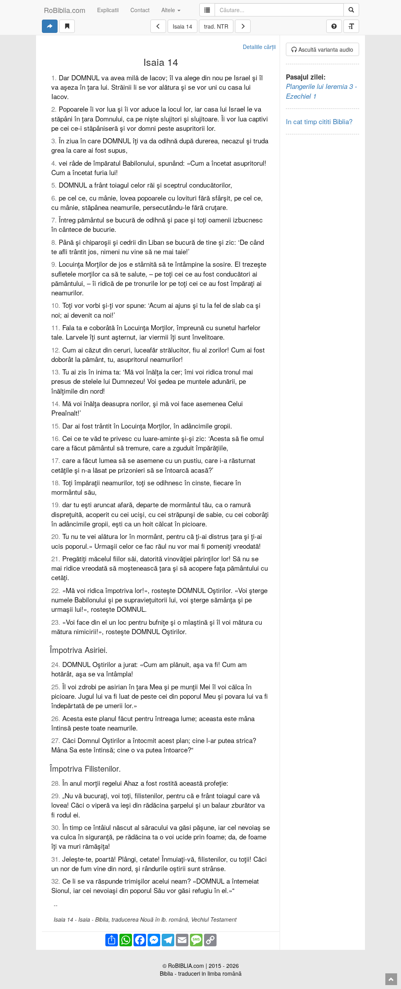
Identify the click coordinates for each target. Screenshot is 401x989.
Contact (140, 10)
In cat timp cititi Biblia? (319, 121)
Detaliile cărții (259, 47)
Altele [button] (169, 10)
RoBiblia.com (64, 10)
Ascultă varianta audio (325, 49)
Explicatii (108, 10)
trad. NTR (216, 26)
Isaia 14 (182, 26)
